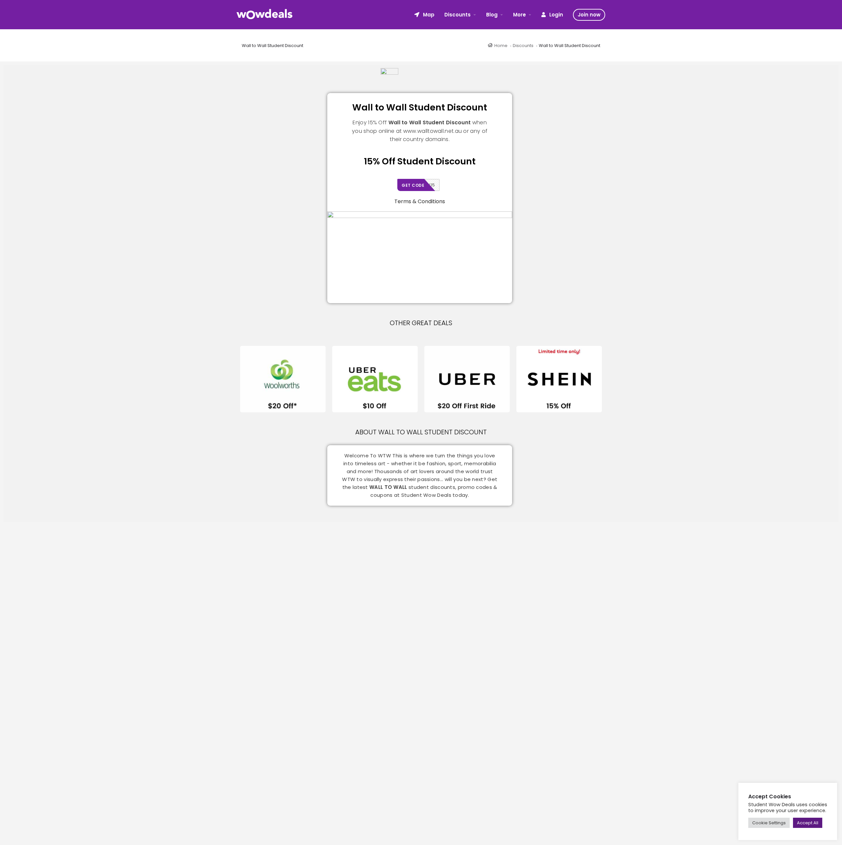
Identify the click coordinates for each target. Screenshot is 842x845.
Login (555, 14)
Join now (589, 14)
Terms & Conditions (419, 201)
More (519, 14)
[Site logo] (265, 14)
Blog (492, 14)
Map (428, 14)
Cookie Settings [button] (769, 823)
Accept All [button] (807, 823)
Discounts (457, 14)
